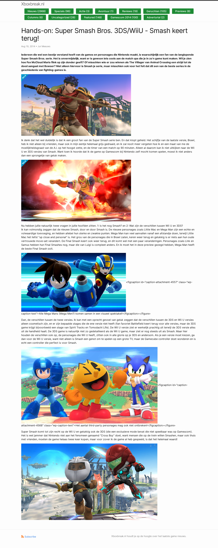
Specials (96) (62, 11)
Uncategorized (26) (63, 17)
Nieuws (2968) (37, 11)
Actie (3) (84, 11)
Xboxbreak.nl (32, 3)
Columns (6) (35, 17)
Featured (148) (93, 17)
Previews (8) (182, 11)
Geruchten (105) (156, 11)
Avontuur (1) (105, 11)
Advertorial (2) (156, 17)
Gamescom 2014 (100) (124, 17)
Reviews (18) (130, 11)
